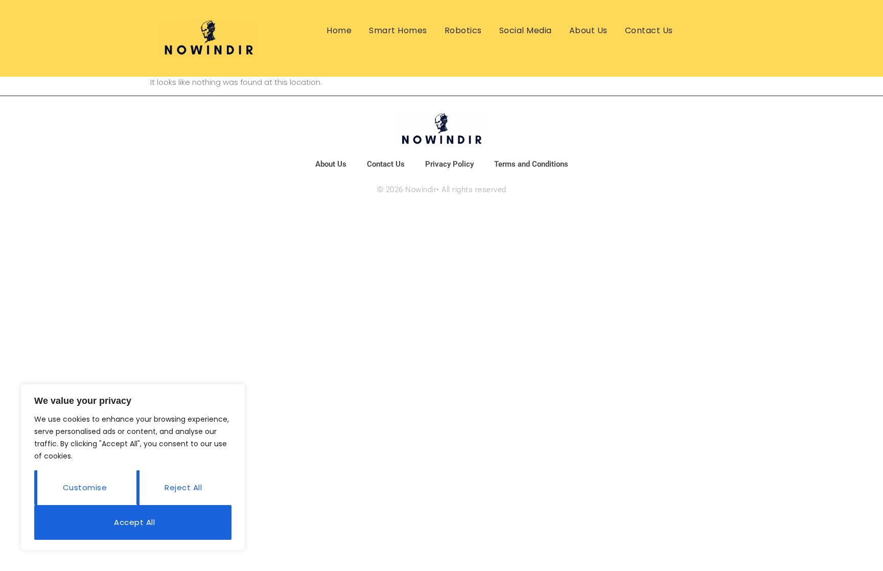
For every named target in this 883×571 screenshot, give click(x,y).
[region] (132, 467)
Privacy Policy (449, 164)
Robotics (463, 30)
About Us (588, 30)
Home (339, 30)
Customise (85, 487)
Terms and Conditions (531, 164)
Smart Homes (398, 30)
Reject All (183, 487)
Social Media (525, 30)
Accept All (134, 522)
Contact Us (649, 30)
